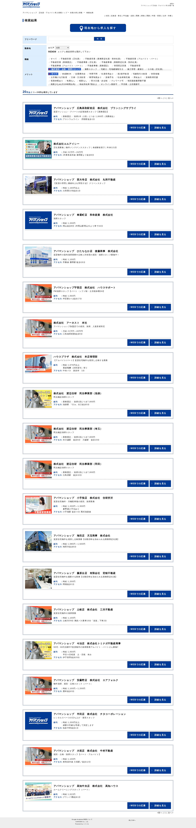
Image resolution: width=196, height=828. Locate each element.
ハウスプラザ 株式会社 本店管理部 (76, 356)
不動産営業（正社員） (71, 59)
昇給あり (138, 77)
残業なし (83, 81)
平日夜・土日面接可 (130, 84)
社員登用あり (107, 74)
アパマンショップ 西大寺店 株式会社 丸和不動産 (85, 179)
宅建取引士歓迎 (140, 74)
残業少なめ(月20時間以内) (63, 84)
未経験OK (66, 74)
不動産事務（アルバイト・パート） (67, 66)
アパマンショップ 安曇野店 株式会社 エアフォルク (86, 680)
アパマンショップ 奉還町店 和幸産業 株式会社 (83, 215)
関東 (137, 16)
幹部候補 (155, 74)
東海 (143, 16)
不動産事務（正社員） (87, 62)
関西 (148, 16)
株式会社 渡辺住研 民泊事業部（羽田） (78, 464)
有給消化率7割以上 (88, 84)
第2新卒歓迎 (123, 74)
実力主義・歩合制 (99, 81)
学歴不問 (93, 74)
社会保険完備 (124, 77)
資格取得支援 (152, 77)
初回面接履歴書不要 (137, 81)
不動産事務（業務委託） (98, 66)
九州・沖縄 (167, 16)
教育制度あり (95, 77)
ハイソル (86, 824)
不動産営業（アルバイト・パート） (142, 59)
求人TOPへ (132, 820)
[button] (138, 127)
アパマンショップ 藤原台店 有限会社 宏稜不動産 (85, 573)
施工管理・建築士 (135, 69)
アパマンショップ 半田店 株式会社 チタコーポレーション (90, 714)
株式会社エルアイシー (66, 144)
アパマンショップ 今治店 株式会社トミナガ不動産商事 (87, 643)
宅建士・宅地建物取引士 (112, 69)
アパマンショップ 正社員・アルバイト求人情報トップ (45, 13)
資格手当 (109, 77)
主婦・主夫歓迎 (78, 77)
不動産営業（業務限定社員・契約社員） (103, 59)
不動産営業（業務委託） (62, 62)
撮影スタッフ (91, 69)
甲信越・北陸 (128, 16)
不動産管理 (135, 66)
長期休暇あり (57, 81)
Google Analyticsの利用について (82, 819)
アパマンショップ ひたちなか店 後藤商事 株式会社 (86, 251)
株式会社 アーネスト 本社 (70, 322)
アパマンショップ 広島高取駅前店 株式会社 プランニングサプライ (95, 108)
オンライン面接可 (109, 84)
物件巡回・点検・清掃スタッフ (65, 69)
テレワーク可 (117, 81)
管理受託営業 (120, 66)
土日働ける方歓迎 (59, 77)
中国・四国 (156, 16)
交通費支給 (80, 74)
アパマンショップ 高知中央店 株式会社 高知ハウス (86, 786)
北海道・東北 (116, 16)
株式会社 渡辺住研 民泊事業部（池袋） (78, 393)
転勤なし (71, 81)
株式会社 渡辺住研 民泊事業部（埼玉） (78, 428)
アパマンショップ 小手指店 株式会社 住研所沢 (83, 498)
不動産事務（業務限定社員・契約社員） (120, 62)
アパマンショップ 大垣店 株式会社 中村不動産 (83, 750)
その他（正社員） (156, 69)
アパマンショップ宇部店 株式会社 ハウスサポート (85, 287)
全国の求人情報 (76, 13)
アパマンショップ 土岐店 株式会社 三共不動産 (83, 609)
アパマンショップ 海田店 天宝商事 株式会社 (82, 535)
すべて (54, 59)
